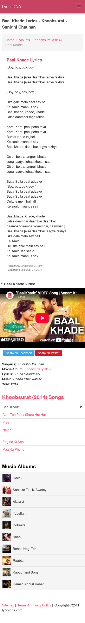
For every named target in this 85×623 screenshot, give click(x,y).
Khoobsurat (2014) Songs (33, 397)
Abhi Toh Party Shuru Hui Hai (24, 414)
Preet (6, 422)
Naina (6, 429)
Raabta (18, 560)
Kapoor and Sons (25, 572)
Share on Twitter (48, 353)
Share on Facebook (19, 353)
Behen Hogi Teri (25, 548)
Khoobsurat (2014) (38, 369)
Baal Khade (11, 407)
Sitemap (8, 605)
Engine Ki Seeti (13, 441)
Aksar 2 (18, 501)
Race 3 (18, 477)
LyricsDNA (11, 6)
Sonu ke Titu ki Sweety (29, 489)
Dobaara (19, 525)
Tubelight (19, 513)
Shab (17, 536)
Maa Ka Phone (13, 449)
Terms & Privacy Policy (34, 605)
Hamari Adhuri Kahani (29, 584)
